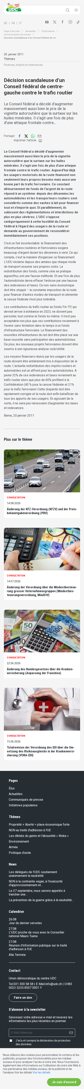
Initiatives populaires (23, 805)
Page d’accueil (12, 31)
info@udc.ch (53, 984)
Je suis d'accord (64, 1082)
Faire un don (23, 997)
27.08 (12, 929)
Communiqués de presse (17, 34)
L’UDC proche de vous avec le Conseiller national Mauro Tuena (36, 934)
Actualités (31, 31)
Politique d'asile (20, 853)
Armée (13, 847)
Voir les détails (41, 1072)
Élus (12, 788)
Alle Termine (17, 955)
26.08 (12, 919)
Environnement (19, 841)
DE (5, 23)
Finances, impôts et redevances (23, 64)
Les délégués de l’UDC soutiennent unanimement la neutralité (33, 874)
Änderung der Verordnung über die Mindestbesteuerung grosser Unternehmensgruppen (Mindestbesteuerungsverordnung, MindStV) (42, 591)
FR (13, 23)
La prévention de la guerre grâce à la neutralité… (41, 900)
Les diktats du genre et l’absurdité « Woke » (39, 836)
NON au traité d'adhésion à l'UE (30, 830)
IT (20, 23)
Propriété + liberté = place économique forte (39, 824)
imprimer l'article (25, 140)
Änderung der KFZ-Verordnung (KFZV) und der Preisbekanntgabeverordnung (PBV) (42, 511)
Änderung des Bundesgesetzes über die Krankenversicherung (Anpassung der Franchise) (40, 671)
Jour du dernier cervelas (25, 923)
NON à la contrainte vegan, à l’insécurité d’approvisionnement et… (36, 883)
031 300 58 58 (23, 984)
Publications (48, 31)
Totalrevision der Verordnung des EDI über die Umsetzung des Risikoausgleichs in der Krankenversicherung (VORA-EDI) (41, 751)
